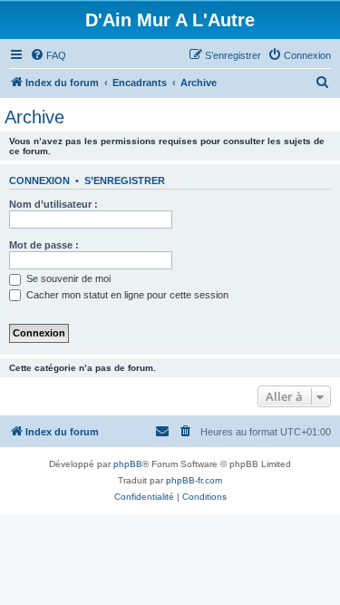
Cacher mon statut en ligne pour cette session (126, 294)
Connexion (39, 180)
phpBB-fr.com (194, 480)
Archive (34, 117)
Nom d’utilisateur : (53, 204)
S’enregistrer (124, 180)
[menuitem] (48, 55)
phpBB (127, 464)
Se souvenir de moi (67, 278)
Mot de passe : (44, 244)
